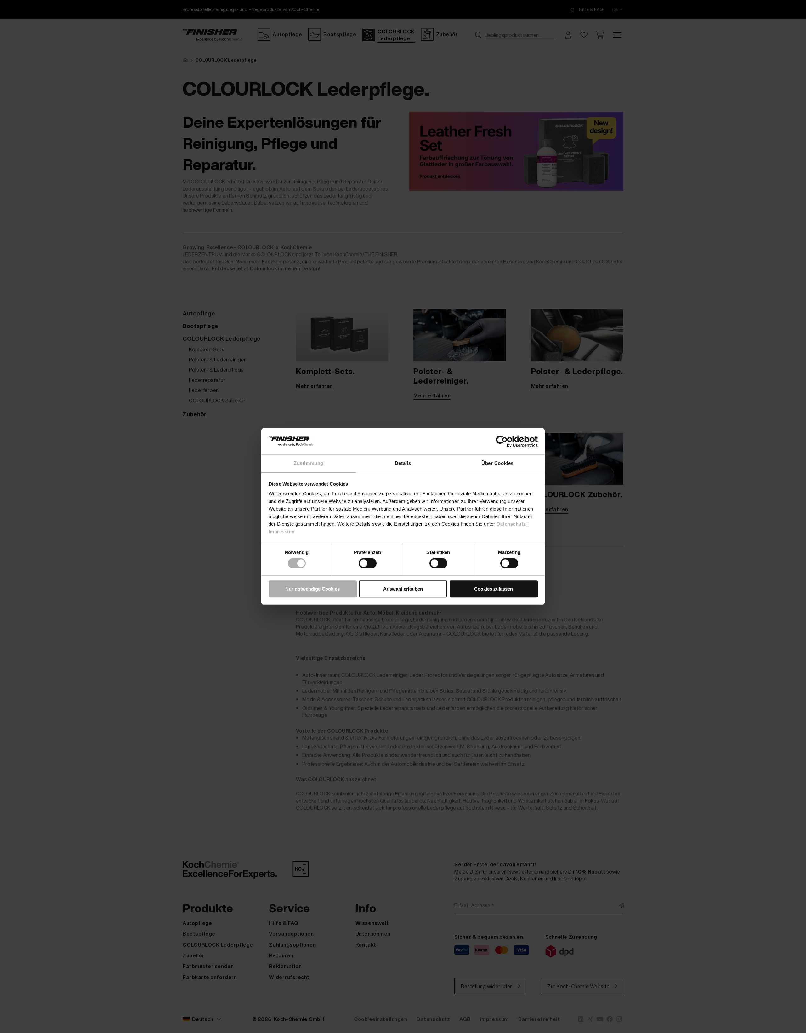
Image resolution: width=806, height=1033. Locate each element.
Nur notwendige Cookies (312, 589)
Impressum (282, 531)
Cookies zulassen (493, 589)
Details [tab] (403, 463)
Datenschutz (511, 524)
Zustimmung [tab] (308, 463)
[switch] (368, 563)
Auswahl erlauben (403, 589)
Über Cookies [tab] (497, 463)
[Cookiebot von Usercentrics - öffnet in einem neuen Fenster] (510, 441)
